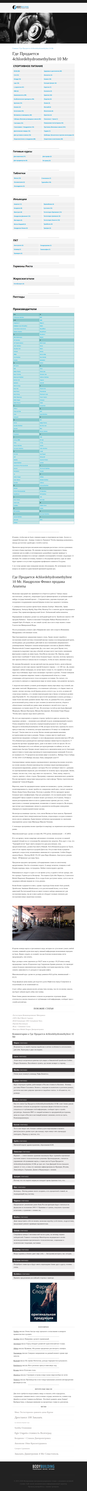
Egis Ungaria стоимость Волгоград (33, 1433)
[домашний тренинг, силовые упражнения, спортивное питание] (21, 7)
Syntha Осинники (23, 1428)
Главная (15, 48)
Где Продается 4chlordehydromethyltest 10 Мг (36, 48)
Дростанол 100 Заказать (28, 1417)
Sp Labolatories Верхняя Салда (22, 1422)
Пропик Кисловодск (20, 1024)
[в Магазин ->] (43, 1284)
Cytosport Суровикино (22, 1448)
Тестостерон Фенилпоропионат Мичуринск (29, 1015)
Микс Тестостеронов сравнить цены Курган (34, 1412)
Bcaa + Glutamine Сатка (21, 1026)
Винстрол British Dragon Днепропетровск (28, 1029)
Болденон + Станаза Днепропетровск (33, 1438)
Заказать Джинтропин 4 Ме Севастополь (36, 1453)
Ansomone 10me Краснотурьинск (31, 1443)
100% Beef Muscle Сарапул (23, 1018)
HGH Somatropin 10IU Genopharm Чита (27, 1021)
